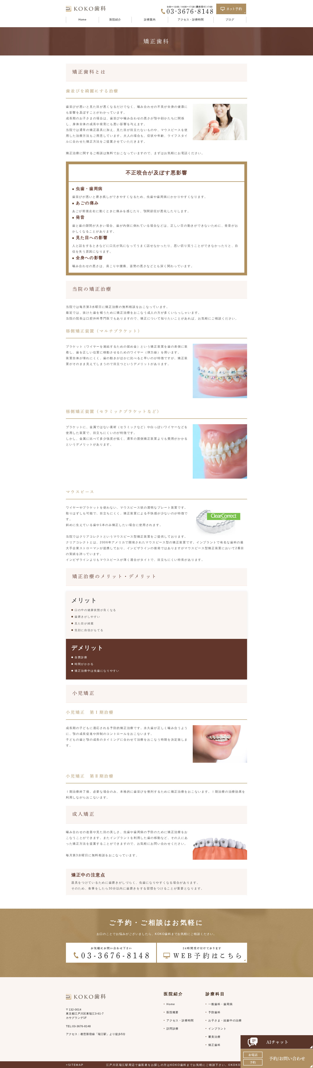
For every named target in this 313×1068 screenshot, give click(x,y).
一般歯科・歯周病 (220, 1004)
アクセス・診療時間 (191, 19)
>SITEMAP (75, 1064)
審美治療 (214, 1036)
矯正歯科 (214, 1044)
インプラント (217, 1028)
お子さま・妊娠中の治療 (225, 1020)
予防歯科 (214, 1012)
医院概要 (172, 1012)
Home (82, 19)
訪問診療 (172, 1028)
